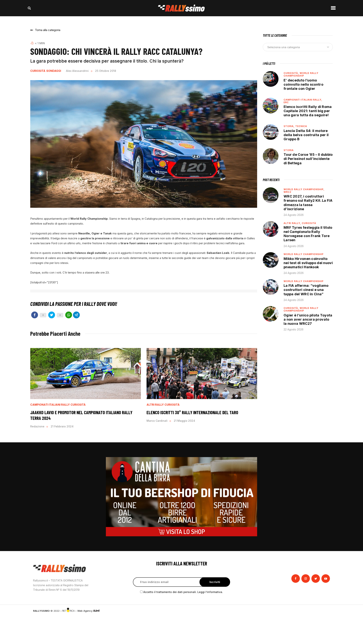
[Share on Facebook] (34, 315)
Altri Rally (155, 404)
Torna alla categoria (47, 30)
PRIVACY (325, 610)
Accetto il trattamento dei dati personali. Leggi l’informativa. (183, 592)
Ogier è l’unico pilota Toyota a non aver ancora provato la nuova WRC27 (308, 319)
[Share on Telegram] (76, 315)
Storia (289, 150)
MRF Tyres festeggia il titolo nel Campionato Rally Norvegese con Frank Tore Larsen (308, 234)
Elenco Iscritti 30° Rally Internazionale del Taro (192, 412)
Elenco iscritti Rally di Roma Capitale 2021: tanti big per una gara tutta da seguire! (308, 111)
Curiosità (37, 70)
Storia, (289, 126)
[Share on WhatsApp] (68, 315)
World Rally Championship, (304, 189)
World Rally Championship (301, 74)
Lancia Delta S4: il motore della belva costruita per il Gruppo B (306, 135)
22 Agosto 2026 (293, 329)
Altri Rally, (293, 223)
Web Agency (85, 610)
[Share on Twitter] (51, 315)
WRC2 (287, 192)
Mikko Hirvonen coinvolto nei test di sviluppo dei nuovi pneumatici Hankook (308, 263)
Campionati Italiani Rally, (303, 99)
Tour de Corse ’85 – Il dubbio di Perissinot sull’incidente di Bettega (308, 159)
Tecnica (301, 126)
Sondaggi (53, 70)
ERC (286, 102)
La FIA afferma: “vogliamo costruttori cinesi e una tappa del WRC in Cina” (306, 290)
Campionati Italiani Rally (50, 404)
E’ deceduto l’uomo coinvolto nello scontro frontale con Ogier (303, 84)
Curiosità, (292, 73)
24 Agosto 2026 (294, 214)
